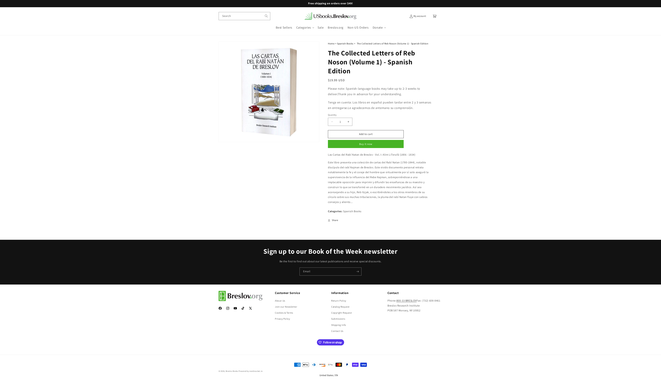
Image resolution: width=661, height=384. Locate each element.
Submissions (338, 318)
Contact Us (337, 331)
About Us (280, 300)
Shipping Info (338, 325)
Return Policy (338, 300)
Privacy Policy (282, 318)
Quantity (332, 114)
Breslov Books (232, 371)
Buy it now (365, 144)
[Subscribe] (357, 271)
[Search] (266, 16)
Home (331, 43)
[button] (305, 27)
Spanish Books (345, 43)
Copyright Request (341, 312)
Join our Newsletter (286, 306)
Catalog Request (340, 306)
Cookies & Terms (284, 312)
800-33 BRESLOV (406, 300)
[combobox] (244, 16)
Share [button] (335, 220)
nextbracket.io (256, 371)
